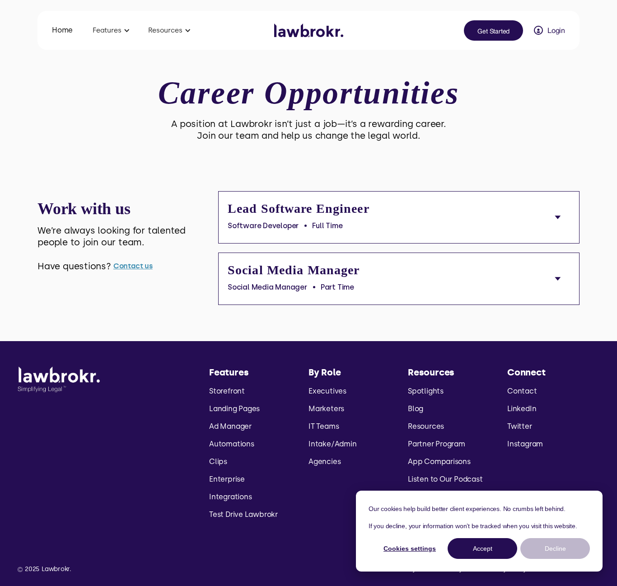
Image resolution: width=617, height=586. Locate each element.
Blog (415, 408)
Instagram (525, 444)
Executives (327, 391)
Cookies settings (409, 548)
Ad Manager (230, 426)
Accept (482, 548)
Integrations (230, 496)
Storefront (227, 391)
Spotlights (426, 391)
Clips (218, 461)
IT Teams (323, 426)
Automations (231, 444)
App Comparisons (439, 461)
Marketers (326, 408)
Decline (555, 548)
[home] (308, 30)
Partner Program (436, 444)
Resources (426, 426)
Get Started (493, 31)
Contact (522, 391)
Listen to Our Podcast (445, 479)
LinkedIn (521, 408)
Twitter (519, 426)
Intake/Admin (332, 444)
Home (62, 30)
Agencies (324, 461)
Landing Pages (234, 408)
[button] (111, 30)
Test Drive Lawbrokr (243, 514)
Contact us (133, 266)
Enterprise (227, 479)
